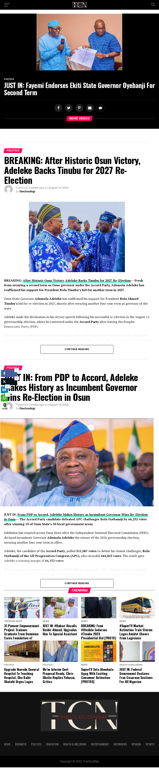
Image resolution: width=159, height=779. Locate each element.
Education (52, 744)
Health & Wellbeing (74, 744)
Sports (150, 744)
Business (20, 744)
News (7, 744)
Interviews (120, 744)
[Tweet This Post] (68, 108)
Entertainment (100, 744)
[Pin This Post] (78, 108)
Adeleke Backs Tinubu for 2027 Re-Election (98, 280)
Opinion (136, 744)
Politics (36, 744)
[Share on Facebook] (58, 108)
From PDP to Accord (33, 514)
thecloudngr (27, 191)
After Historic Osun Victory (43, 280)
